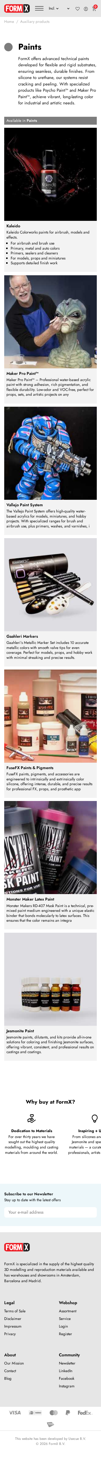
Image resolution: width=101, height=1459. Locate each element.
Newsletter (67, 1363)
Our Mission (14, 1363)
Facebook (66, 1378)
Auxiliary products (34, 21)
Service (65, 1318)
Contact (10, 1371)
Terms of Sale (15, 1311)
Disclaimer (12, 1318)
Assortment (67, 1311)
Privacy (10, 1334)
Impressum (13, 1326)
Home (9, 21)
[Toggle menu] (39, 8)
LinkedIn (65, 1371)
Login (63, 1326)
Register (65, 1334)
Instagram (67, 1386)
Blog (8, 1378)
